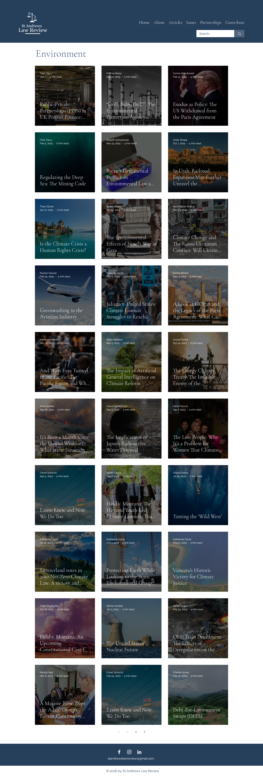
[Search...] (239, 33)
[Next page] (144, 731)
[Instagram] (129, 752)
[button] (175, 23)
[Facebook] (119, 752)
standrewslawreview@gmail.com (131, 758)
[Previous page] (118, 731)
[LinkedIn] (139, 752)
